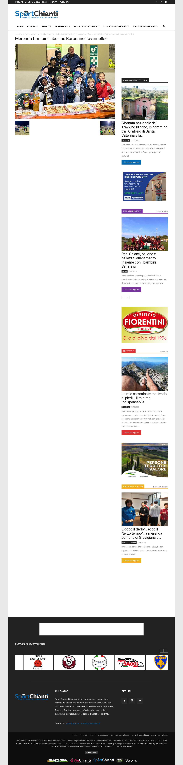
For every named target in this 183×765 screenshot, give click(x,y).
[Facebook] (156, 2)
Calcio (124, 271)
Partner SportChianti (145, 26)
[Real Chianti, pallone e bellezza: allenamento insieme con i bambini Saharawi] (145, 234)
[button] (164, 26)
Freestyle (164, 351)
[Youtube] (166, 2)
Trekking (125, 140)
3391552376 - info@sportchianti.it (83, 723)
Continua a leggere (131, 162)
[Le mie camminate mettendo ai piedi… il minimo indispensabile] (145, 374)
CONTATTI (53, 2)
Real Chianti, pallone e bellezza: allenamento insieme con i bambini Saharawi (139, 260)
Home (17, 34)
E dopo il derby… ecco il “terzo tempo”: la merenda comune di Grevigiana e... (142, 533)
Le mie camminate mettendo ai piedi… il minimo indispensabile (144, 398)
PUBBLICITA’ (64, 2)
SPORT (45, 26)
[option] (30, 664)
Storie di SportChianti (116, 26)
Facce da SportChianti (86, 26)
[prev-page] (123, 297)
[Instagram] (161, 2)
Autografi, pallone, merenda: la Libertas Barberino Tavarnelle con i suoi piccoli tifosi (57, 34)
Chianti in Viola (162, 212)
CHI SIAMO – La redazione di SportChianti (31, 2)
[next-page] (128, 297)
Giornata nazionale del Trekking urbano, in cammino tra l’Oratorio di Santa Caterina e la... (144, 129)
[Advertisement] (116, 14)
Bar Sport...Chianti (160, 487)
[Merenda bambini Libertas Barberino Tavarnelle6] (65, 117)
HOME (20, 26)
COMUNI (31, 26)
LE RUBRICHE (61, 26)
